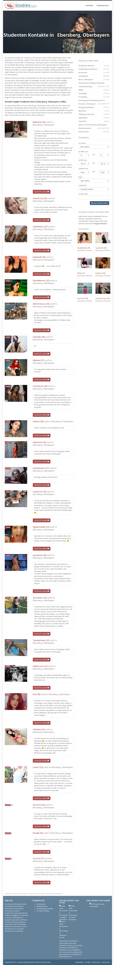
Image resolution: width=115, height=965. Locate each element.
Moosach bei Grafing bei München (94, 83)
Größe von (83, 160)
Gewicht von (83, 168)
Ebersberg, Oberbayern (43, 125)
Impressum (106, 962)
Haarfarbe (82, 185)
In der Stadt (83, 194)
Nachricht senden (40, 192)
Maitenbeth (94, 118)
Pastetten (94, 121)
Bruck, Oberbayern (94, 79)
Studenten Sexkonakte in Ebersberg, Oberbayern (46, 894)
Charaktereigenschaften (44, 909)
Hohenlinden (94, 76)
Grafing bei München (94, 65)
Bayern (25, 894)
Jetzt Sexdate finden (100, 203)
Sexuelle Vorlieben (42, 911)
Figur (80, 177)
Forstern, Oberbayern (91, 104)
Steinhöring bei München (94, 69)
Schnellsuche (41, 904)
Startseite (89, 5)
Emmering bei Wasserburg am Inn (94, 100)
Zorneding (94, 93)
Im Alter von (83, 151)
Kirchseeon (94, 72)
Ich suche (82, 143)
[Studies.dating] (20, 5)
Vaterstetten (94, 131)
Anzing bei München (94, 107)
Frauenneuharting (91, 86)
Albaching (94, 111)
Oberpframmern (91, 128)
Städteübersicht (102, 5)
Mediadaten (79, 962)
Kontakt (88, 962)
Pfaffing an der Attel (94, 114)
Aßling (94, 90)
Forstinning (94, 97)
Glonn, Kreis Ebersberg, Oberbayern (94, 125)
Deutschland (17, 894)
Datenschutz (96, 962)
